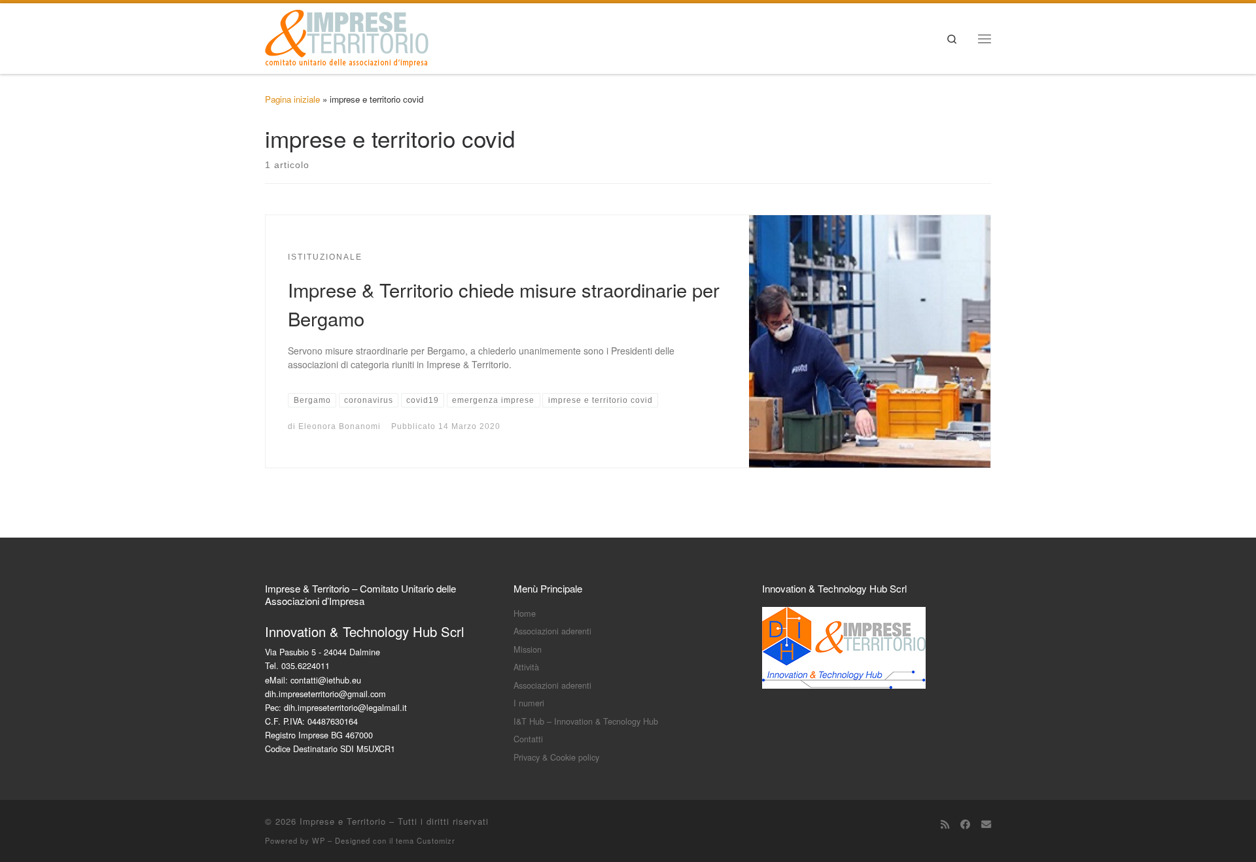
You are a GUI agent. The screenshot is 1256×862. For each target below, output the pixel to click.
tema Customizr (425, 840)
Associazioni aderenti (552, 631)
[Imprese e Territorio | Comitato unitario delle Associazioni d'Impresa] (346, 35)
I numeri (529, 703)
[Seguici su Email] (986, 824)
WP (318, 840)
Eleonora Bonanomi (339, 426)
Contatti (528, 739)
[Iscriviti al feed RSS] (945, 824)
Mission (528, 649)
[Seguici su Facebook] (965, 824)
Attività (526, 667)
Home (525, 613)
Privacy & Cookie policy (556, 757)
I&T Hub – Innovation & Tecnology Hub (586, 721)
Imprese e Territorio (343, 821)
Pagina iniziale (292, 99)
